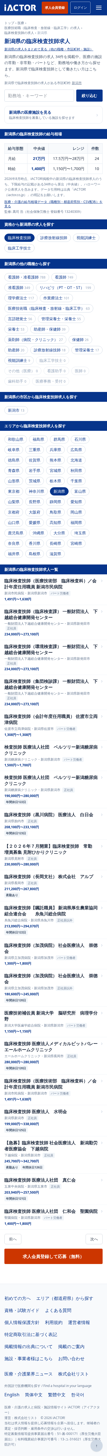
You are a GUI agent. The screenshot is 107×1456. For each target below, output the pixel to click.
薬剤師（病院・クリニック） (35, 339)
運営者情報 (79, 1322)
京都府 (13, 512)
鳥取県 (55, 512)
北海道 (76, 460)
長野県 (34, 501)
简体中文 (34, 1395)
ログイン (80, 7)
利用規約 (54, 1322)
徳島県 (13, 460)
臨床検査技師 (19, 237)
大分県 (59, 532)
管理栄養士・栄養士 (61, 318)
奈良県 (13, 543)
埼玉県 (80, 532)
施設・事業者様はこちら (28, 1358)
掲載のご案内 (71, 1346)
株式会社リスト (73, 1374)
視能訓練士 (86, 237)
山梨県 (13, 501)
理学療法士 (21, 297)
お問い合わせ (71, 1358)
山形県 (13, 480)
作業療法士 (56, 297)
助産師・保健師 (50, 329)
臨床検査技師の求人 (19, 33)
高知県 (55, 522)
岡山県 (76, 512)
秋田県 (76, 470)
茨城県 (34, 480)
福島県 (38, 439)
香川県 (34, 543)
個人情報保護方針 (22, 1322)
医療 (21, 23)
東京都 (13, 491)
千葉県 (76, 480)
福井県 (13, 553)
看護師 (64, 277)
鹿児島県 (15, 532)
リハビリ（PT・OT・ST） (65, 287)
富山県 (80, 491)
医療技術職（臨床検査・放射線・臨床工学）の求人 (42, 28)
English (11, 1395)
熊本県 (55, 460)
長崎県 (55, 543)
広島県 (76, 449)
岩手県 (34, 470)
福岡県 (76, 522)
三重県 (34, 449)
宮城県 (55, 470)
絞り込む (89, 95)
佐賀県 (34, 460)
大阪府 (34, 512)
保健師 (80, 339)
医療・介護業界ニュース (28, 1374)
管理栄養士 (87, 349)
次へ (94, 1239)
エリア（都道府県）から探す (64, 1298)
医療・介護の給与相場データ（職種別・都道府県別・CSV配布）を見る (53, 203)
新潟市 (77, 83)
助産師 (16, 349)
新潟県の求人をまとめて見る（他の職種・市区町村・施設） (48, 49)
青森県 (13, 470)
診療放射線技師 (53, 237)
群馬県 (59, 439)
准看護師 (19, 287)
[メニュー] (99, 8)
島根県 (34, 553)
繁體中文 (57, 1395)
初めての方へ (17, 1298)
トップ (9, 23)
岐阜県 (13, 449)
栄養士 (16, 329)
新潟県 (59, 491)
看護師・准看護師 (27, 277)
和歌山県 (15, 439)
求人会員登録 (55, 7)
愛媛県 (34, 522)
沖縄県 (38, 532)
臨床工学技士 (19, 248)
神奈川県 (36, 491)
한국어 (77, 1395)
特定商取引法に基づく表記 (30, 1334)
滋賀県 (55, 553)
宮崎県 (76, 543)
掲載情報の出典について (28, 1346)
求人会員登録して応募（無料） (53, 1256)
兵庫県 (55, 449)
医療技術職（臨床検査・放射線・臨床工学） (49, 308)
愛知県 (76, 501)
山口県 (13, 522)
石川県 (80, 439)
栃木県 (55, 480)
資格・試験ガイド (22, 1310)
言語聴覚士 (20, 318)
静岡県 (55, 501)
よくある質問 (58, 1310)
